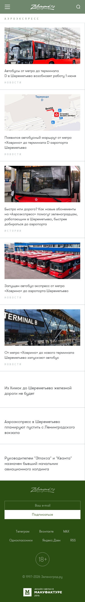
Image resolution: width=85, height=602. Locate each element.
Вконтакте (46, 531)
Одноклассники (21, 540)
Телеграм (22, 531)
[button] (42, 514)
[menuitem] (22, 531)
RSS (73, 540)
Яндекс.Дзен (51, 540)
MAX (66, 531)
